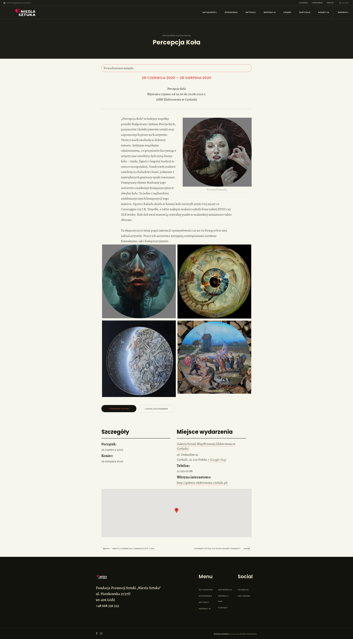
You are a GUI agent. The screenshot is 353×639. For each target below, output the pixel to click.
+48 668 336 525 (107, 605)
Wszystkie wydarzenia (176, 35)
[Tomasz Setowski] (139, 358)
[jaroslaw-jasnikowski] (214, 281)
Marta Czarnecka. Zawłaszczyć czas (134, 548)
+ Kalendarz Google (118, 408)
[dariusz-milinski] (214, 357)
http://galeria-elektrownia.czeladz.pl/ (202, 482)
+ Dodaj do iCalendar (156, 408)
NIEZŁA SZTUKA (221, 634)
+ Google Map (217, 459)
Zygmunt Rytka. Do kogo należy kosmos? (217, 548)
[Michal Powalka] (139, 281)
